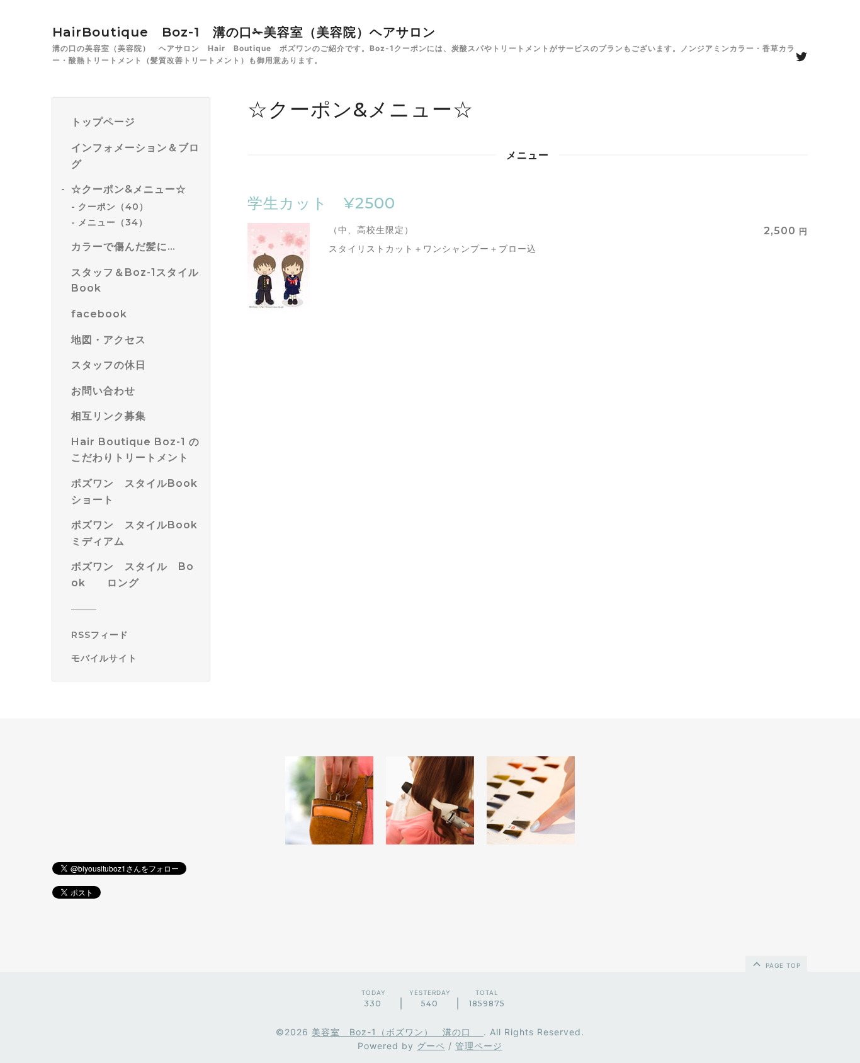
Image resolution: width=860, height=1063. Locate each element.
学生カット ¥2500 (321, 203)
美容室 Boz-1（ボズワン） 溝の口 (398, 1031)
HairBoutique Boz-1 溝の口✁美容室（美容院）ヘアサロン (244, 32)
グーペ (431, 1045)
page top (782, 965)
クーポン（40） (113, 206)
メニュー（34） (113, 222)
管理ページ (478, 1045)
